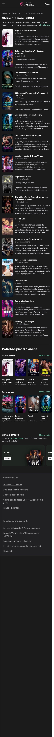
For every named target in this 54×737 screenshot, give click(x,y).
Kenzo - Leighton (11, 508)
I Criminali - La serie (12, 484)
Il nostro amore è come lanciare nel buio (22, 546)
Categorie (16, 13)
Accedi (48, 4)
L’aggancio (8, 551)
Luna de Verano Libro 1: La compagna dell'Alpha (21, 534)
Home (4, 13)
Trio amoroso (8, 392)
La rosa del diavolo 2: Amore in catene (21, 528)
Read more (45, 25)
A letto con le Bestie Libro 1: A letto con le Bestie (23, 501)
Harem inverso (8, 356)
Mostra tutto (44, 355)
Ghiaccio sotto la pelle (13, 494)
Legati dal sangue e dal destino (17, 541)
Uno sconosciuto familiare (15, 489)
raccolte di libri (16, 438)
